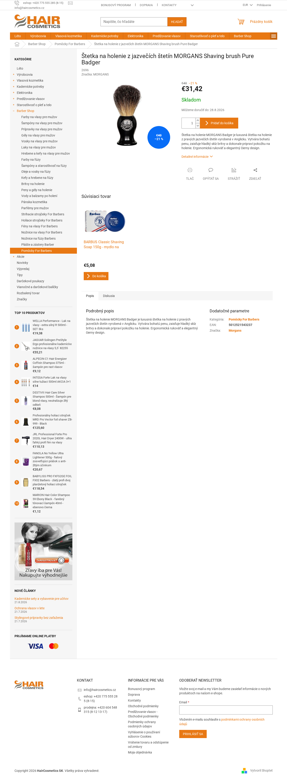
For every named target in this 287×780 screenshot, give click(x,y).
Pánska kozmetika (34, 202)
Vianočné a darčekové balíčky (37, 287)
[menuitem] (17, 36)
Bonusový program (116, 5)
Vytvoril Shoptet (261, 770)
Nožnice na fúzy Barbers (38, 238)
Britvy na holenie (32, 184)
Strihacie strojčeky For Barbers (42, 214)
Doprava (146, 5)
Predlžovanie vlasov (31, 99)
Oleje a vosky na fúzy (36, 171)
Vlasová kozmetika (30, 80)
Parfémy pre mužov (35, 208)
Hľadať (177, 22)
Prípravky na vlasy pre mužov (41, 129)
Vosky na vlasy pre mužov (39, 141)
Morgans (235, 330)
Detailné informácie (195, 156)
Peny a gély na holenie (36, 190)
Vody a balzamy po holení (39, 196)
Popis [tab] (90, 296)
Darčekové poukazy (30, 281)
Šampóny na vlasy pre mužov (41, 123)
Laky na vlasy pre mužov (38, 147)
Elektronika (24, 93)
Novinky (22, 263)
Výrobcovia (25, 74)
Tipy (20, 275)
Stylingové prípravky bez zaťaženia (39, 618)
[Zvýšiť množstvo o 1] (197, 120)
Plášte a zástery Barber (37, 244)
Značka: (95, 74)
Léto (20, 68)
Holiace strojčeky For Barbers (41, 220)
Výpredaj (23, 269)
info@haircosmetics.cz (100, 690)
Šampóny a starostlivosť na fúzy (44, 166)
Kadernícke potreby (30, 86)
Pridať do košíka (222, 123)
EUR (246, 5)
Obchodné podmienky (143, 706)
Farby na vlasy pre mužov (39, 117)
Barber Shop (25, 111)
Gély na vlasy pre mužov (38, 135)
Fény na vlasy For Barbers (39, 226)
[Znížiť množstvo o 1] (197, 125)
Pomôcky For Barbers (36, 251)
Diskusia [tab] (109, 296)
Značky (22, 299)
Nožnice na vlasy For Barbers (41, 232)
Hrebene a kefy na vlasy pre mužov (45, 153)
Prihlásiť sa (193, 734)
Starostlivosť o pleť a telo (34, 105)
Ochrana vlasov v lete (29, 608)
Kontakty (169, 5)
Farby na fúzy (31, 159)
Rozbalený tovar (28, 293)
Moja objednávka (140, 752)
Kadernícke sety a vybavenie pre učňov (42, 598)
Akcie (20, 256)
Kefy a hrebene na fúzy (37, 178)
